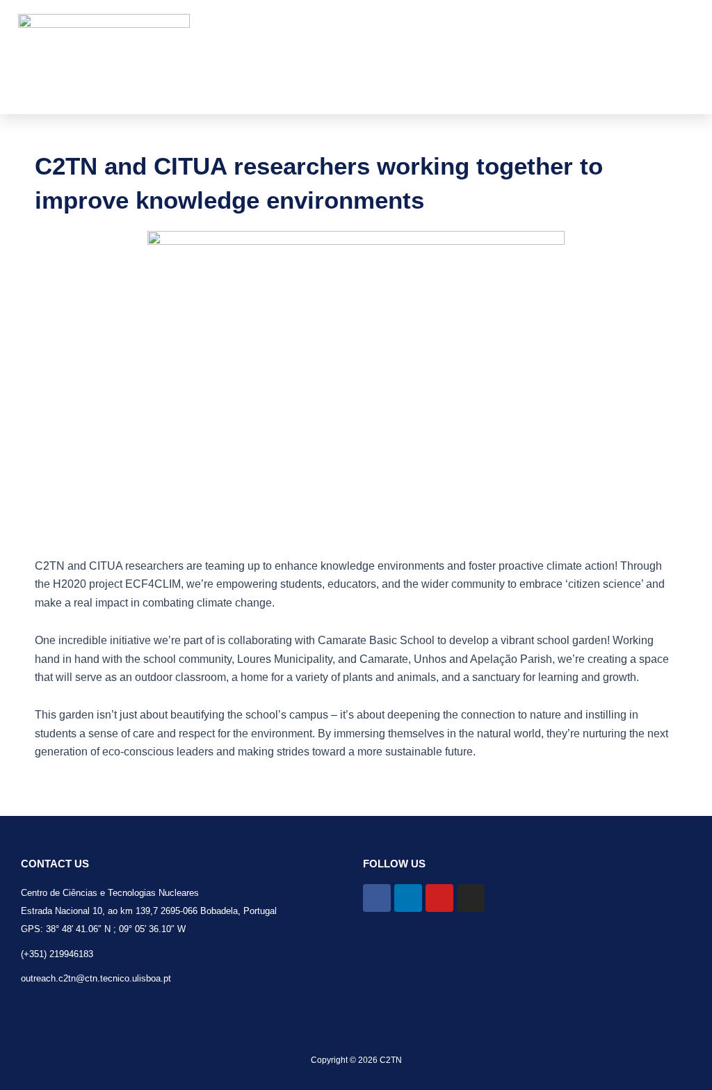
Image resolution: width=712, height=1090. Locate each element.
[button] (516, 57)
